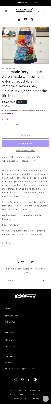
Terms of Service (13, 315)
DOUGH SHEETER (24, 391)
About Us (9, 340)
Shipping (5, 106)
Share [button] (8, 243)
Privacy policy (36, 394)
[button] (6, 10)
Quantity (6, 119)
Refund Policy (11, 322)
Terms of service (19, 398)
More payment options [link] (25, 150)
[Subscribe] (42, 280)
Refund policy (23, 394)
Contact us (10, 346)
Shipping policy (34, 398)
